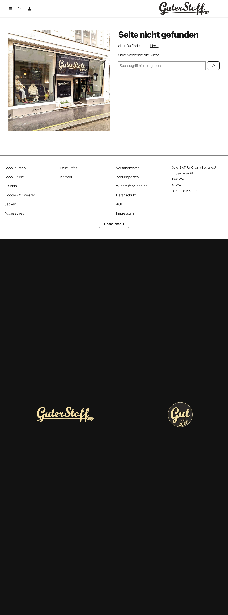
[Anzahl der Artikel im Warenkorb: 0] (19, 8)
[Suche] (213, 65)
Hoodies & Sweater (20, 195)
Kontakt (66, 177)
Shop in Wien (15, 168)
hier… (154, 46)
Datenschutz (126, 195)
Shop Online (14, 177)
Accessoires (14, 213)
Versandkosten (128, 168)
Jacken (10, 204)
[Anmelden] (29, 8)
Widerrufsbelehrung (132, 186)
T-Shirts (11, 186)
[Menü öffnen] (10, 8)
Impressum (125, 213)
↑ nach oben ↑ (114, 224)
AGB (119, 204)
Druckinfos (68, 168)
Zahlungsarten (127, 177)
